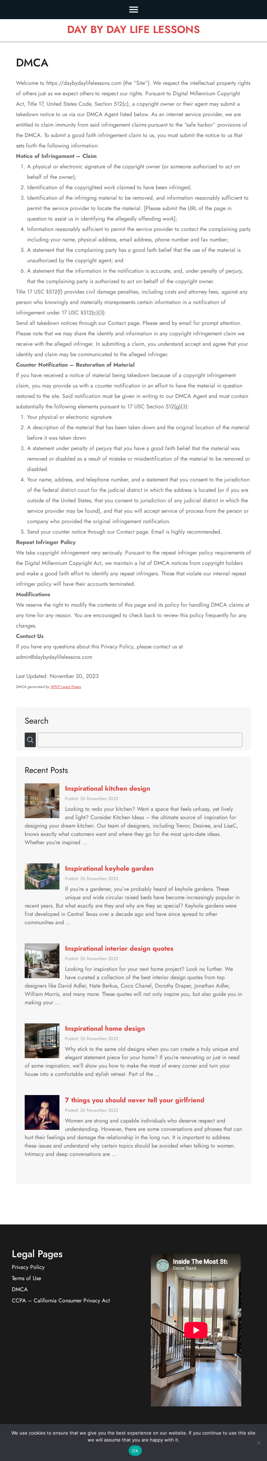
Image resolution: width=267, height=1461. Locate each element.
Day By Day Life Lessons (133, 29)
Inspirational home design (105, 1028)
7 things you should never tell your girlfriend (134, 1100)
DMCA (20, 1289)
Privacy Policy (28, 1267)
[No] (258, 1442)
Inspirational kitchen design (107, 788)
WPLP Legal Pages (65, 686)
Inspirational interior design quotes (119, 948)
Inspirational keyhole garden (109, 868)
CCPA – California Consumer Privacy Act (61, 1300)
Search (37, 720)
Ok (135, 1450)
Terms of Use (26, 1278)
